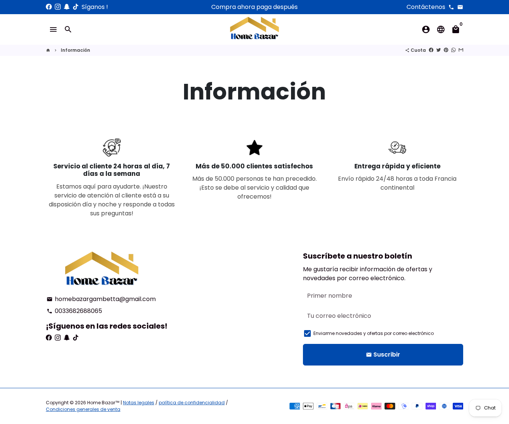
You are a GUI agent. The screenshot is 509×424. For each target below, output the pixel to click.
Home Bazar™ (103, 402)
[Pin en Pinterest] (446, 50)
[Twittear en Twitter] (438, 50)
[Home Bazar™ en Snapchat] (67, 7)
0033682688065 (74, 311)
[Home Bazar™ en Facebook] (49, 7)
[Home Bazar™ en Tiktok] (76, 7)
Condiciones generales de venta (83, 409)
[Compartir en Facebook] (431, 50)
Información (75, 50)
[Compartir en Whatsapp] (453, 50)
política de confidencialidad (192, 402)
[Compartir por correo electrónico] (461, 50)
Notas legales (138, 402)
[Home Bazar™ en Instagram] (58, 7)
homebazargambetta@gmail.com (101, 299)
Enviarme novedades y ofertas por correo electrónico (373, 333)
